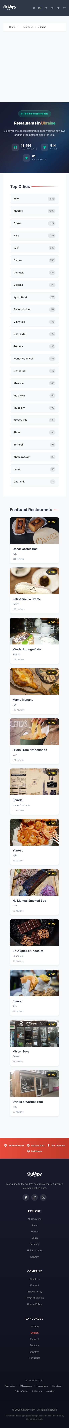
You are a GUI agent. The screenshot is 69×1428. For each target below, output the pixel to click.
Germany (35, 1244)
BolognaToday (21, 1391)
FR (52, 8)
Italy (34, 1225)
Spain (34, 1237)
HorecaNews (42, 1386)
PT (64, 8)
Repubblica (10, 1386)
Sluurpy (34, 1256)
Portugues (34, 1357)
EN (39, 8)
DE (58, 8)
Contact (34, 1285)
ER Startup (37, 1391)
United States (34, 1250)
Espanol (34, 1339)
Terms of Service (34, 1297)
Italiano (35, 1326)
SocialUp (50, 1391)
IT (34, 8)
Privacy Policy (34, 1291)
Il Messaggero (26, 1386)
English (35, 1332)
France (34, 1231)
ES (46, 8)
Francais (34, 1345)
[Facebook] (25, 1197)
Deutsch (34, 1351)
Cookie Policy (34, 1304)
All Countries (34, 1218)
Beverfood (56, 1386)
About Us (34, 1279)
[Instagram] (34, 1197)
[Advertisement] (34, 67)
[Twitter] (43, 1197)
